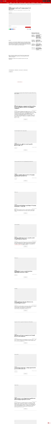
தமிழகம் (8, 2)
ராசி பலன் (28, 2)
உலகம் (14, 2)
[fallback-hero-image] (34, 36)
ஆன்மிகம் (25, 2)
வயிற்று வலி (10, 71)
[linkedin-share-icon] (12, 29)
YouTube (41, 2)
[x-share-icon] (10, 29)
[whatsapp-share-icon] (9, 29)
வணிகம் (37, 2)
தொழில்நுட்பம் (33, 2)
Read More (25, 119)
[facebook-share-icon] (11, 29)
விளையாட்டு (21, 2)
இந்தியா (11, 2)
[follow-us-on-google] (30, 29)
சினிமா (17, 2)
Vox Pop (43, 2)
